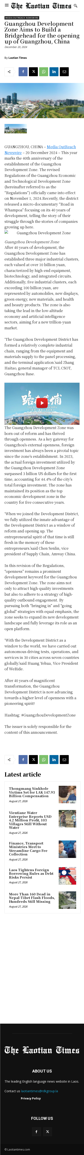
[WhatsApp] (43, 71)
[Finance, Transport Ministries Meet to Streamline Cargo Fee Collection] (67, 849)
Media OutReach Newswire (21, 17)
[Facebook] (23, 71)
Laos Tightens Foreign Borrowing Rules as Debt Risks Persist (31, 873)
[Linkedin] (54, 71)
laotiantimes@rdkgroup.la (39, 1091)
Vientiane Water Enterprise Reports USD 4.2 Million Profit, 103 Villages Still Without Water (30, 820)
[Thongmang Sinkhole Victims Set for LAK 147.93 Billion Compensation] (67, 794)
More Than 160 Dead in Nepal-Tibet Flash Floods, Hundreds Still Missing (32, 898)
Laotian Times (18, 57)
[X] (33, 71)
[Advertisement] (42, 970)
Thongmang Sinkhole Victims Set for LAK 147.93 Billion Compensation (32, 792)
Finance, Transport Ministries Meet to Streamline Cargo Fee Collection (28, 849)
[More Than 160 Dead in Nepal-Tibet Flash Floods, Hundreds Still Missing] (67, 900)
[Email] (64, 71)
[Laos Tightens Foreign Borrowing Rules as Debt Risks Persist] (67, 876)
